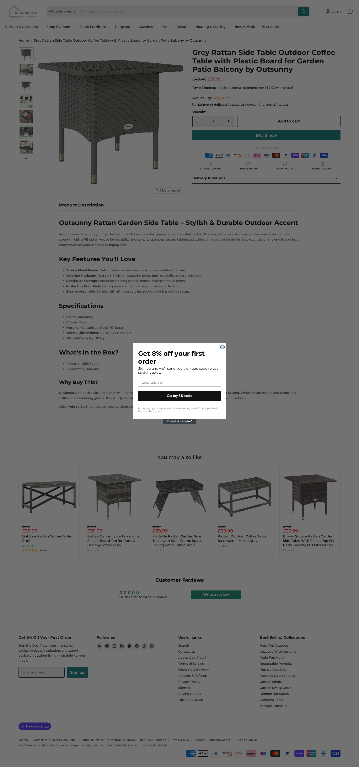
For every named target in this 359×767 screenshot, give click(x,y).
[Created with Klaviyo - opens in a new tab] (179, 421)
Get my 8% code (179, 396)
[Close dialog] (222, 347)
